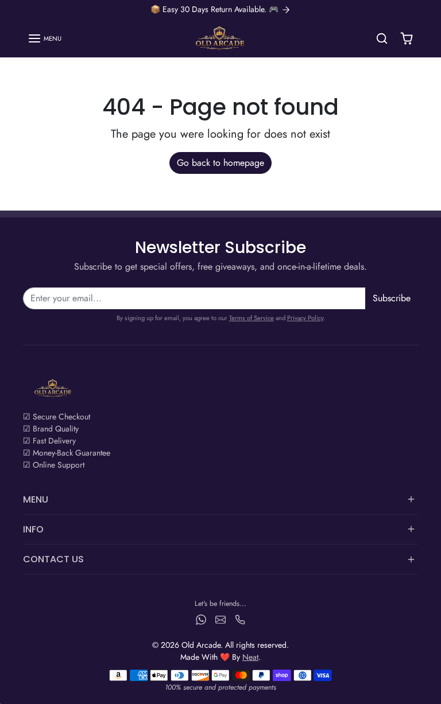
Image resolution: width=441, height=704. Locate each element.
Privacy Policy (305, 317)
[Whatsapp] (201, 619)
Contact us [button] (53, 559)
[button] (44, 38)
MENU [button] (35, 499)
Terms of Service (251, 317)
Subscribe (392, 298)
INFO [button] (33, 529)
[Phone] (240, 619)
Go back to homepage (220, 162)
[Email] (220, 619)
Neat (250, 657)
